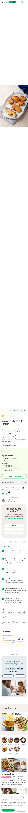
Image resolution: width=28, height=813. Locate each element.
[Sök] (5, 2)
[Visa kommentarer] (14, 410)
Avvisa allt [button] (21, 810)
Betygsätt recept (10, 445)
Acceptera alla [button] (8, 810)
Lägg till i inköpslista (15, 476)
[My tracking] (18, 2)
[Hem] (14, 2)
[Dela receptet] (21, 410)
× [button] (26, 795)
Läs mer (21, 805)
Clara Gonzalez (17, 488)
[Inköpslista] (22, 2)
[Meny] (2, 2)
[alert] (14, 803)
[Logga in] (25, 2)
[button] (14, 807)
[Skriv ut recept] (18, 410)
